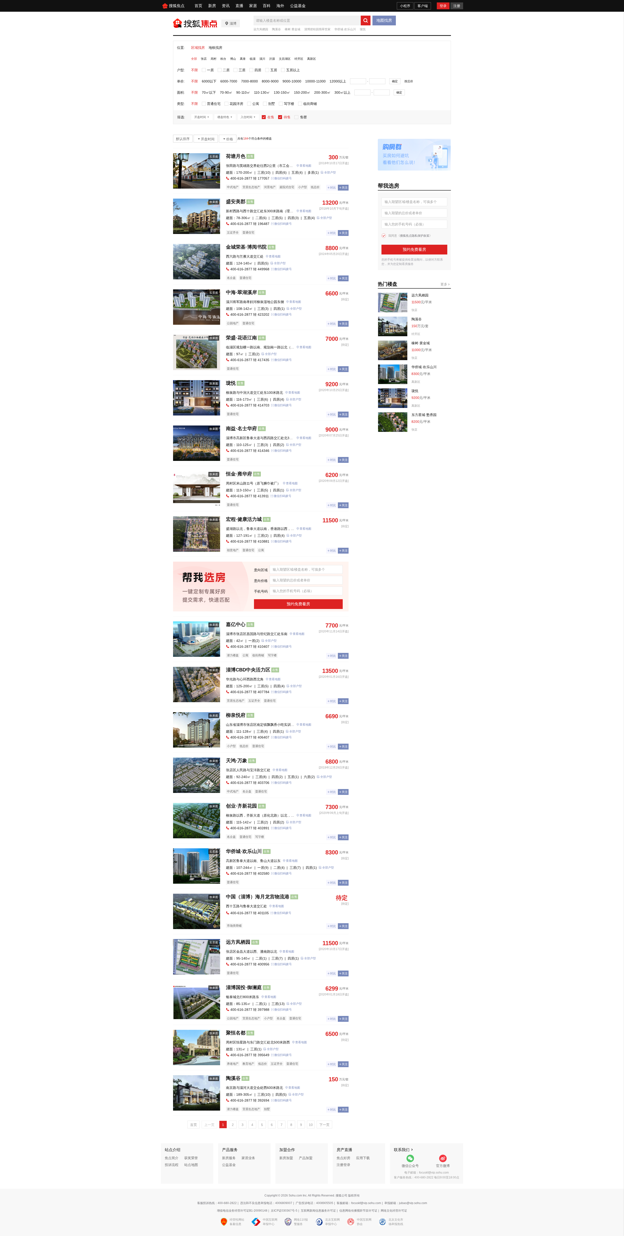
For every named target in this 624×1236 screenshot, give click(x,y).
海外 (280, 6)
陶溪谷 (276, 29)
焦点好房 (343, 1158)
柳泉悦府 (235, 715)
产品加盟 (305, 1158)
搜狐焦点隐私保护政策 (414, 235)
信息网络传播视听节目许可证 (358, 1210)
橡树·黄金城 (292, 29)
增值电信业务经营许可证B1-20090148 (242, 1210)
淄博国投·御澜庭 (244, 987)
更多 (444, 284)
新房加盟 (286, 1158)
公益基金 (298, 6)
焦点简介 (171, 1158)
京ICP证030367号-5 (284, 1210)
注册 (456, 6)
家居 (253, 6)
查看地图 (305, 165)
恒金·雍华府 (239, 473)
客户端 (423, 6)
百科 (267, 6)
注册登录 (343, 1165)
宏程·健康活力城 (244, 519)
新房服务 (229, 1158)
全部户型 (330, 172)
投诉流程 (171, 1165)
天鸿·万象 (236, 760)
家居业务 (248, 1158)
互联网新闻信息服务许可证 (318, 1210)
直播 (239, 6)
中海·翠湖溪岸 (241, 292)
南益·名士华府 (241, 428)
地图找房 (384, 20)
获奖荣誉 (191, 1158)
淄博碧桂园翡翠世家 (317, 29)
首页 (198, 6)
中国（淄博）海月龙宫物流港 (257, 896)
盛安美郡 (235, 201)
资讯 (226, 6)
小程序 (405, 6)
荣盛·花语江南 (241, 337)
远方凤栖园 (261, 29)
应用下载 (363, 1158)
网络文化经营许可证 (394, 1210)
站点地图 (191, 1165)
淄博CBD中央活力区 (248, 669)
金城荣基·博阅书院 (246, 247)
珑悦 (363, 29)
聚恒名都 (235, 1032)
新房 (212, 6)
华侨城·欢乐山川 (345, 29)
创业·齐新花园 (241, 806)
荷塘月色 (235, 156)
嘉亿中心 (235, 624)
